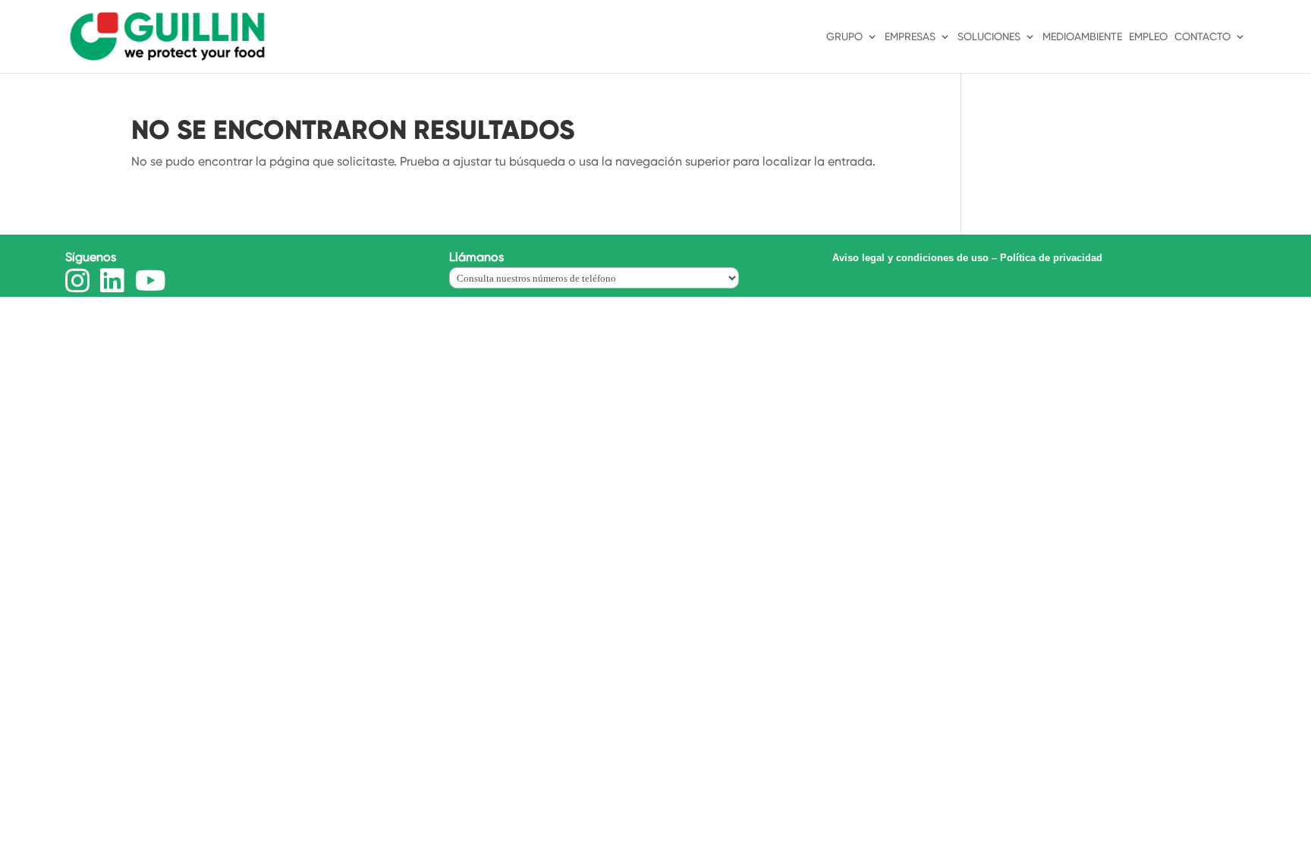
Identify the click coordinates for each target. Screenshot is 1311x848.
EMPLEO (1148, 37)
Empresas (910, 37)
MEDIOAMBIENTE (1082, 37)
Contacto (1202, 37)
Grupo (844, 37)
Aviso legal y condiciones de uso (910, 257)
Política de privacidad (1051, 257)
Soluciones (988, 37)
